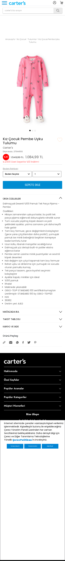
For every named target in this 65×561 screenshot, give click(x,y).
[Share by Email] (11, 342)
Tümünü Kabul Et (15, 446)
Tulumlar (32, 39)
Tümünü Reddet (32, 446)
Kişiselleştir (50, 446)
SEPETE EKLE (32, 185)
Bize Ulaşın (32, 414)
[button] (30, 130)
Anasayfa (10, 39)
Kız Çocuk (22, 39)
